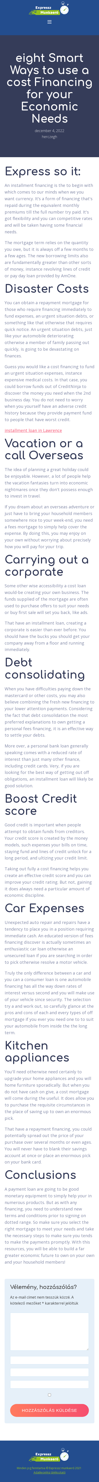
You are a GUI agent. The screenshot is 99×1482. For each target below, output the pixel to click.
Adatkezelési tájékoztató (50, 1472)
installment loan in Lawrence (33, 430)
